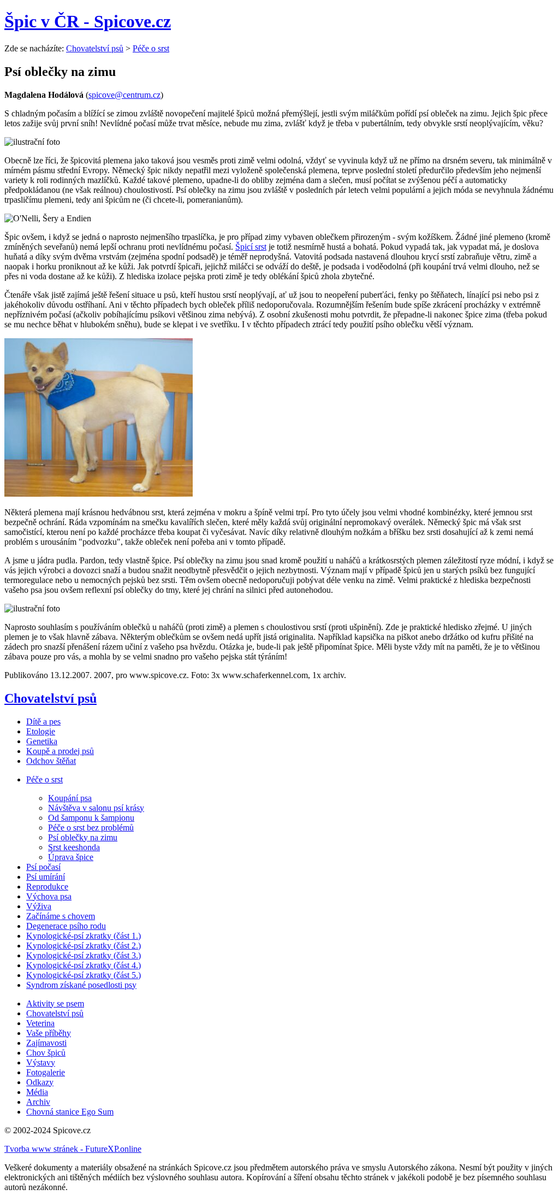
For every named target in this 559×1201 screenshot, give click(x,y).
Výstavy (40, 1062)
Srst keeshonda (74, 847)
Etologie (40, 731)
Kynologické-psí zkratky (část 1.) (83, 935)
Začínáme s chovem (60, 916)
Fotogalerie (45, 1072)
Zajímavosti (46, 1042)
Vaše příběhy (48, 1033)
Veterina (40, 1023)
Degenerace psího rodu (66, 926)
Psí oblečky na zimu (82, 837)
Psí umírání (45, 876)
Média (37, 1092)
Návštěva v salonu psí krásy (96, 808)
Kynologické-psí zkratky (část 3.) (83, 955)
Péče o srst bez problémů (91, 827)
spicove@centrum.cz (124, 94)
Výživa (38, 906)
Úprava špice (70, 857)
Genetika (41, 741)
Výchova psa (49, 896)
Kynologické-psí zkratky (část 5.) (83, 975)
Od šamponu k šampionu (91, 817)
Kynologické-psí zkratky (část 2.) (83, 945)
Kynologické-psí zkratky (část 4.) (83, 965)
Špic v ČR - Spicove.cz (87, 21)
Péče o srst (151, 48)
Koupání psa (70, 798)
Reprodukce (47, 886)
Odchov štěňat (51, 761)
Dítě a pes (43, 721)
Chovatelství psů (94, 48)
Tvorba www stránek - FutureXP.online (72, 1148)
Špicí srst (250, 246)
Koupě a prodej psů (60, 751)
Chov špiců (46, 1052)
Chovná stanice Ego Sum (70, 1111)
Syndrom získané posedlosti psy (81, 985)
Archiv (38, 1101)
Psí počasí (43, 867)
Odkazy (39, 1082)
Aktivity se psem (55, 1003)
